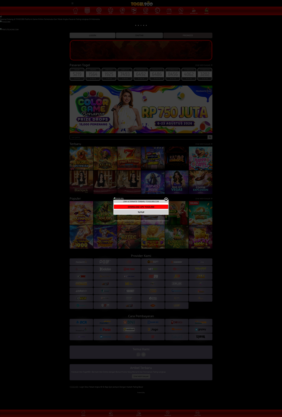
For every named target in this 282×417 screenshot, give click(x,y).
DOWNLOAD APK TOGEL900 (141, 206)
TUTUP (141, 212)
